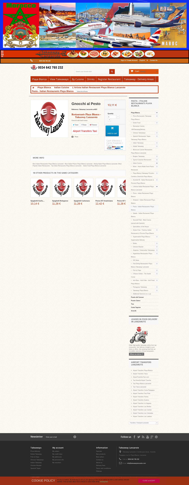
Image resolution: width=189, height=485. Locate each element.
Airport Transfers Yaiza (140, 374)
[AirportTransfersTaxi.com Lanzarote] (151, 437)
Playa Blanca (39, 79)
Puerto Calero (135, 300)
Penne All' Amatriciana (104, 201)
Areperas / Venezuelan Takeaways (143, 250)
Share (84, 125)
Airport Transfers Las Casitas (142, 410)
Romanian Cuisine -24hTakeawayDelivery (138, 127)
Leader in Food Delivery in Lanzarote (144, 320)
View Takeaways (59, 79)
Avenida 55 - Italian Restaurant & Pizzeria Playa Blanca (142, 181)
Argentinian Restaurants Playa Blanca (141, 255)
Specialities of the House (140, 226)
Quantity (110, 113)
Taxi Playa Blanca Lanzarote (142, 383)
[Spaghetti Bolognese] (62, 187)
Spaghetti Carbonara (82, 201)
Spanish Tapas (35, 468)
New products (100, 454)
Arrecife (133, 311)
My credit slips (57, 454)
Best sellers (100, 457)
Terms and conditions (103, 468)
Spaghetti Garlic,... (38, 201)
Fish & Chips (136, 270)
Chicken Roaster (137, 247)
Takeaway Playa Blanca (140, 290)
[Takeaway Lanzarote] (51, 67)
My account (58, 447)
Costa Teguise (136, 307)
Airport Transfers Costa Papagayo (144, 390)
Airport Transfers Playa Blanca (142, 370)
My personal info (58, 460)
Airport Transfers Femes (140, 397)
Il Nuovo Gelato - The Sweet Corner (141, 275)
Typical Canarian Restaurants (141, 160)
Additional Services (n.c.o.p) (141, 294)
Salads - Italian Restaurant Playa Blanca (142, 214)
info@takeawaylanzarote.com (136, 463)
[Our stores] (143, 335)
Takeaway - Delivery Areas (139, 79)
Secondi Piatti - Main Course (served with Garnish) (141, 221)
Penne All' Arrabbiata (125, 201)
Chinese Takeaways (139, 133)
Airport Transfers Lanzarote (141, 363)
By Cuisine (78, 79)
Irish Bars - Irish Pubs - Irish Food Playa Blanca (142, 282)
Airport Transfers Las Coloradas (143, 413)
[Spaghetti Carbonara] (83, 187)
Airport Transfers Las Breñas (142, 406)
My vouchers (56, 462)
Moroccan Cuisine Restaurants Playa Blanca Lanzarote (141, 151)
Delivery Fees (100, 465)
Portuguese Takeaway (139, 287)
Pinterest (94, 125)
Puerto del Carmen (137, 297)
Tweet (76, 125)
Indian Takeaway (138, 143)
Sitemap (99, 471)
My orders (55, 451)
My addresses (57, 457)
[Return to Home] (33, 88)
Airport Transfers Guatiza (141, 400)
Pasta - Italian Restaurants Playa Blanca (142, 208)
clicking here (104, 481)
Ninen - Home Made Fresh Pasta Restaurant (142, 168)
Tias (132, 304)
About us (99, 462)
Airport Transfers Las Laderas (142, 416)
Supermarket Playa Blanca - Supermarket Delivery (141, 238)
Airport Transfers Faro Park (141, 393)
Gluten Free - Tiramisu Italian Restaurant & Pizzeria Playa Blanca (142, 231)
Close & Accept (149, 480)
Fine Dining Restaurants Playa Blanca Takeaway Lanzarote (141, 265)
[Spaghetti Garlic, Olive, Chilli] (40, 187)
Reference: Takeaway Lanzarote (82, 109)
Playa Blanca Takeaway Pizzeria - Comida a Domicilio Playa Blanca (143, 174)
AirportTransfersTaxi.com (141, 377)
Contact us (99, 460)
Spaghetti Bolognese (60, 201)
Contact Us (153, 60)
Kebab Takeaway (138, 146)
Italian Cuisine (137, 163)
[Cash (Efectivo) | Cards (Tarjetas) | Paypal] (115, 147)
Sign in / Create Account (129, 60)
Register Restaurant (109, 79)
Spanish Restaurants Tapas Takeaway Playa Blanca (140, 137)
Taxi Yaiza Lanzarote (139, 387)
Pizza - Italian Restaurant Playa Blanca (142, 194)
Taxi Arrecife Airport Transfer (142, 380)
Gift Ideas (135, 260)
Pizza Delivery (35, 451)
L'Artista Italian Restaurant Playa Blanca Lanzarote (142, 188)
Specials (99, 451)
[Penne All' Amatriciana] (105, 187)
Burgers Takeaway (138, 156)
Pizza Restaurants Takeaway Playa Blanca (141, 117)
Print (76, 137)
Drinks (90, 79)
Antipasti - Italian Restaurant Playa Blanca (143, 201)
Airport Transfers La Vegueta (142, 403)
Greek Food (136, 123)
